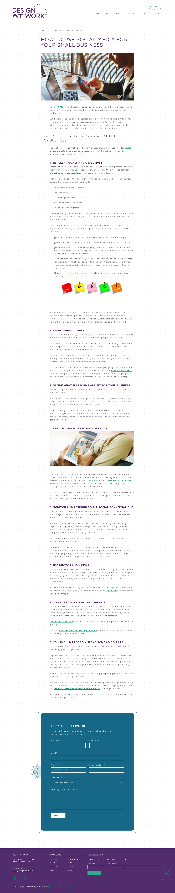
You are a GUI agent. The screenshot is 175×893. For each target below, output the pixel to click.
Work (131, 14)
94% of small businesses (71, 106)
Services (118, 14)
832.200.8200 (19, 868)
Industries (54, 866)
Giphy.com (111, 590)
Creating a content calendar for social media (110, 480)
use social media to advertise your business (77, 688)
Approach (102, 14)
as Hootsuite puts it (121, 370)
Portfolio (71, 863)
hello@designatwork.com (23, 870)
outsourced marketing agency (74, 615)
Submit (57, 815)
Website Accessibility (66, 886)
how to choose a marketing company (78, 630)
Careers (71, 870)
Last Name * (94, 740)
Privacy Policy (52, 886)
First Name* (93, 864)
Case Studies (73, 859)
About (143, 14)
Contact (157, 14)
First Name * (56, 740)
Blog (52, 870)
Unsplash (66, 593)
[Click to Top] (167, 877)
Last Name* (112, 864)
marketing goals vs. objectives (65, 172)
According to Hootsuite (120, 343)
